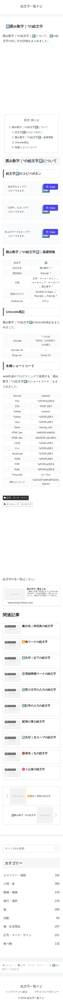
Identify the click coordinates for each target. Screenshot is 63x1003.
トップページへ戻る (16, 991)
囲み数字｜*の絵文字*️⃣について (30, 127)
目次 (27, 120)
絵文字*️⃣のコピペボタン (29, 132)
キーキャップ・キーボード (19, 504)
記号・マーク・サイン (17, 498)
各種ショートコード (26, 147)
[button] (57, 848)
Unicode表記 (22, 142)
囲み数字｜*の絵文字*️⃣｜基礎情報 (34, 137)
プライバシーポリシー (46, 991)
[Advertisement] (31, 79)
